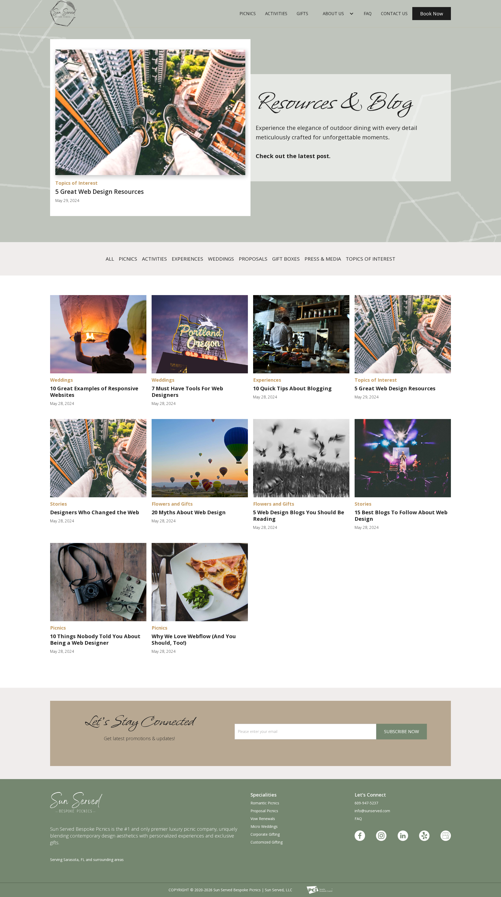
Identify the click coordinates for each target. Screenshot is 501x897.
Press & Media (323, 258)
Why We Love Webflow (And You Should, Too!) (194, 639)
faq (368, 13)
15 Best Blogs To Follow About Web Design (401, 515)
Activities (276, 13)
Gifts (302, 13)
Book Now (431, 13)
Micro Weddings (264, 826)
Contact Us (394, 13)
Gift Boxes (286, 258)
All (110, 258)
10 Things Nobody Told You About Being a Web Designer (95, 639)
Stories (58, 503)
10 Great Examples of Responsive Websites (94, 391)
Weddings (221, 258)
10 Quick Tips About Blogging (292, 388)
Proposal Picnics (264, 810)
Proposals (253, 258)
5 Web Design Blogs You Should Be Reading (298, 515)
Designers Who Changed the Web (94, 512)
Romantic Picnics (264, 802)
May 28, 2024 (62, 403)
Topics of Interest (76, 183)
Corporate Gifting (265, 834)
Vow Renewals (262, 818)
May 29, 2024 (67, 200)
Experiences (187, 258)
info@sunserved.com (372, 810)
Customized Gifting (266, 842)
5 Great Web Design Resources (99, 191)
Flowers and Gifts (172, 503)
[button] (336, 13)
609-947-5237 (366, 802)
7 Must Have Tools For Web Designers (187, 391)
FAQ (358, 818)
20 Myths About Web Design (189, 512)
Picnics (248, 13)
